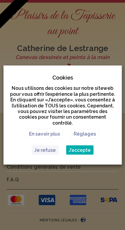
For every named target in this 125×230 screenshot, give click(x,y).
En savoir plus (44, 133)
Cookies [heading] (62, 78)
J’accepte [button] (80, 149)
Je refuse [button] (45, 149)
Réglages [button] (85, 133)
